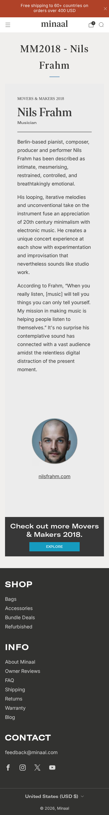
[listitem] (54, 8)
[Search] (101, 24)
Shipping (15, 689)
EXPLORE (54, 546)
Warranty (15, 708)
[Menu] (8, 25)
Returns (13, 699)
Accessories (19, 608)
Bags (10, 599)
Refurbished (18, 627)
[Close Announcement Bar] (105, 9)
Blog (10, 717)
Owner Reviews (22, 671)
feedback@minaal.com (31, 752)
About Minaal (20, 662)
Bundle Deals (20, 617)
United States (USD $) (51, 796)
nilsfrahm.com (54, 476)
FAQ (9, 680)
